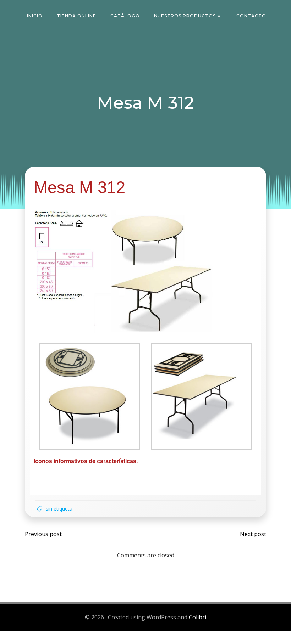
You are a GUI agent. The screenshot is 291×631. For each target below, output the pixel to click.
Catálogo (125, 15)
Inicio (35, 15)
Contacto (251, 15)
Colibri (197, 617)
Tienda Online (76, 15)
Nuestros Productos (185, 15)
